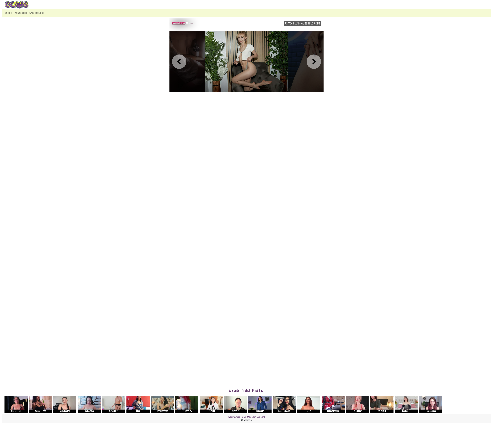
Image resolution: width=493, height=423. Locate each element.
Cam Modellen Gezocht (253, 417)
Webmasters (234, 417)
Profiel (246, 390)
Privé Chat (258, 390)
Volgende (234, 390)
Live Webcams (20, 12)
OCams (8, 12)
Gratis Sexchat (36, 12)
